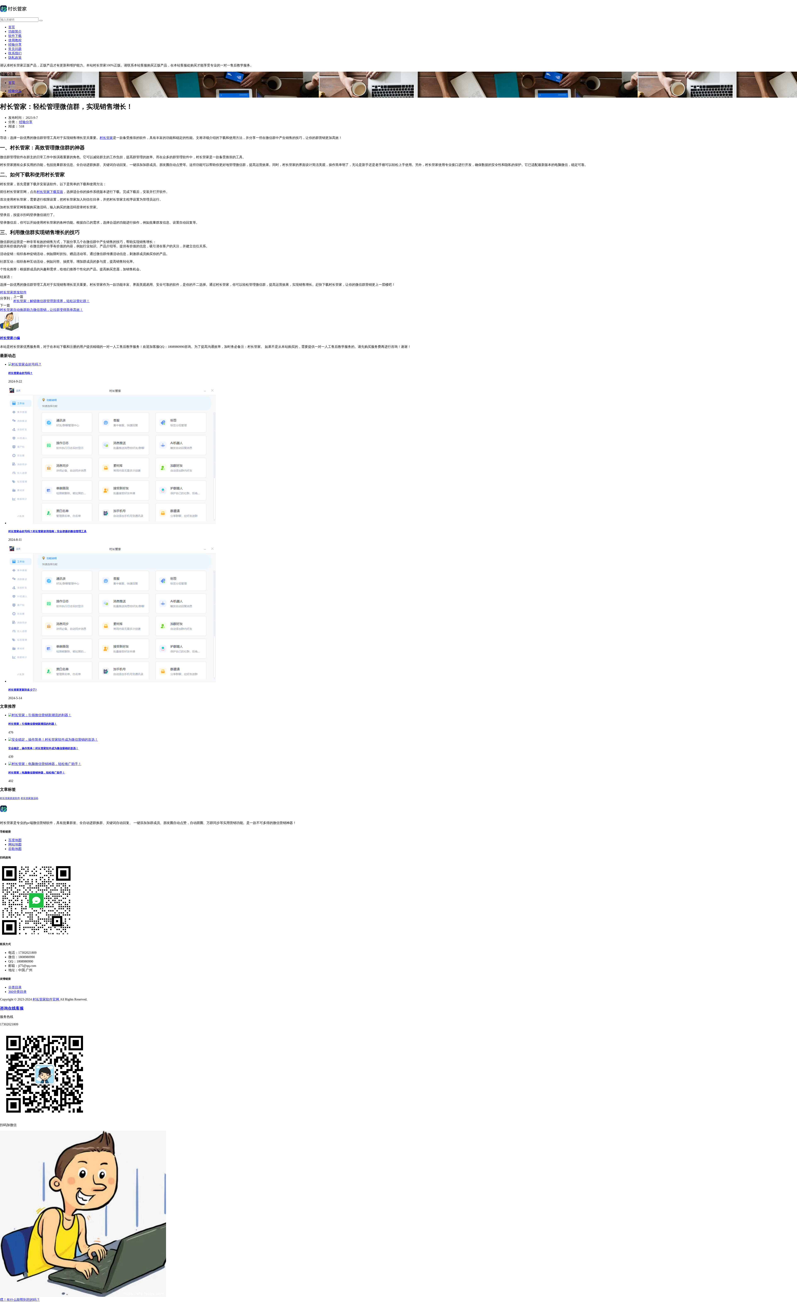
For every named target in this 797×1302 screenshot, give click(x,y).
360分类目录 (17, 991)
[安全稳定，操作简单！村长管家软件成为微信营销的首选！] (53, 739)
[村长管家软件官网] (13, 15)
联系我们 (15, 53)
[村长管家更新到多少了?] (112, 681)
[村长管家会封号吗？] (25, 364)
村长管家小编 (10, 338)
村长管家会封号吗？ (20, 373)
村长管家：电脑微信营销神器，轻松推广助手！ (36, 772)
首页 (11, 27)
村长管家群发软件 (13, 292)
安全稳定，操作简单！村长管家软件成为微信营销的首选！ (43, 748)
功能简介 (15, 31)
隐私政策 (15, 57)
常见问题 (15, 49)
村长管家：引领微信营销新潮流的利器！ (32, 723)
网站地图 (15, 844)
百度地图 (15, 840)
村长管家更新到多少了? (22, 689)
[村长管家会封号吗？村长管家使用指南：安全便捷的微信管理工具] (112, 523)
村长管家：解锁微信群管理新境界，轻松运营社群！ (51, 301)
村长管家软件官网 (46, 999)
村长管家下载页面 (50, 192)
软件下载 (15, 36)
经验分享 (15, 44)
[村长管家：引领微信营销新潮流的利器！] (39, 715)
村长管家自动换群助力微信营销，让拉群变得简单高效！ (41, 309)
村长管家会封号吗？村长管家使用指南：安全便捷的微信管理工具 (47, 531)
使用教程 (15, 40)
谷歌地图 (15, 849)
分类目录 (15, 987)
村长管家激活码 (29, 798)
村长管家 (106, 138)
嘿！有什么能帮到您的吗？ (20, 1299)
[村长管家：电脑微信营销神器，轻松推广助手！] (44, 764)
